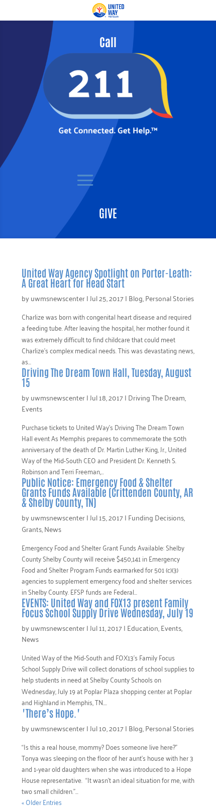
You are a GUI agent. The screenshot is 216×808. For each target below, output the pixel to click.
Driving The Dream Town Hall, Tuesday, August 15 (106, 376)
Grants (32, 528)
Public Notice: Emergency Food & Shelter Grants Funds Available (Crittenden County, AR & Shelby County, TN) (107, 491)
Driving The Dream (156, 397)
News (52, 528)
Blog (136, 298)
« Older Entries (42, 801)
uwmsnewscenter (58, 298)
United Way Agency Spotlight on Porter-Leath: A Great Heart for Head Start (107, 277)
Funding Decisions (156, 517)
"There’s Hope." (51, 712)
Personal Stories (169, 298)
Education (142, 627)
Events (32, 408)
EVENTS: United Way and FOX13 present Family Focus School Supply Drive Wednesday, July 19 (107, 607)
